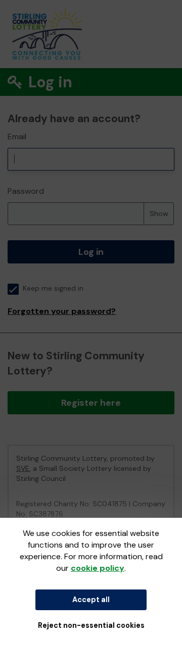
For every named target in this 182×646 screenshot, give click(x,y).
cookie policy (97, 568)
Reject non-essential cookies (91, 625)
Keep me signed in (53, 288)
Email (17, 136)
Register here (91, 403)
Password (26, 191)
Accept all (91, 599)
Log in (91, 252)
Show (159, 213)
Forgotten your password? (62, 311)
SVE (22, 468)
